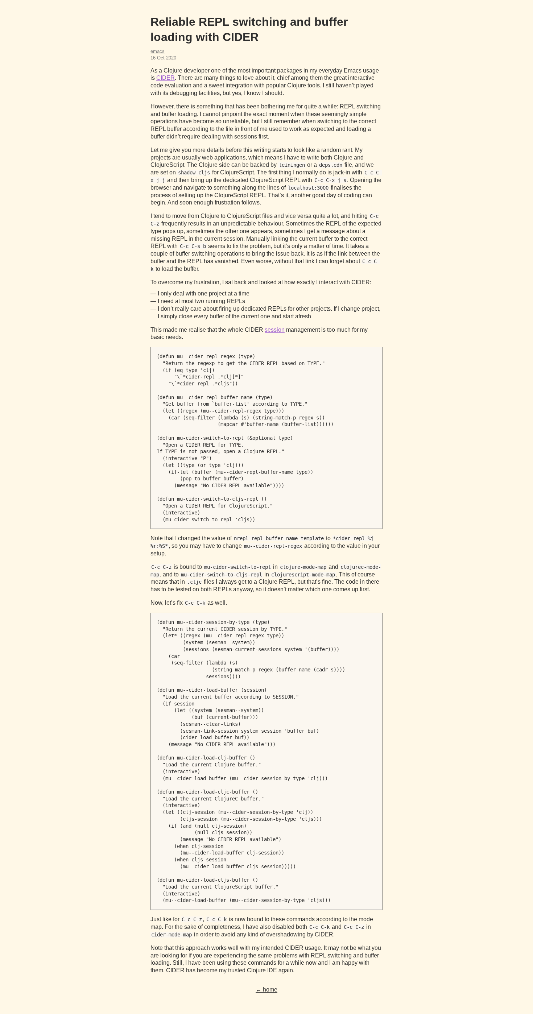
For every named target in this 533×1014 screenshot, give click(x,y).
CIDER (165, 78)
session (275, 330)
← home (266, 989)
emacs (157, 51)
